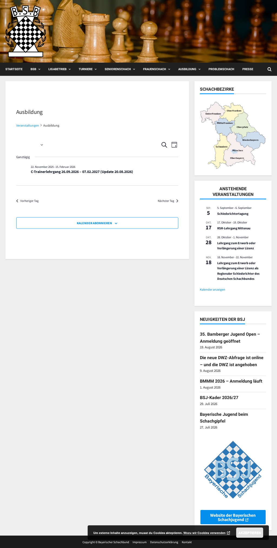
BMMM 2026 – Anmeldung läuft (231, 381)
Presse (247, 69)
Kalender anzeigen (212, 289)
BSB (33, 69)
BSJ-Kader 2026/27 (219, 397)
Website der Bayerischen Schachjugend (233, 517)
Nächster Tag (166, 201)
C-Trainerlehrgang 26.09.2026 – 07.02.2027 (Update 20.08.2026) (82, 171)
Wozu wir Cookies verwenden (204, 533)
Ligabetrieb (57, 69)
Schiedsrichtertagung (232, 214)
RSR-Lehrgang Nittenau (233, 228)
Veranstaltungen (27, 125)
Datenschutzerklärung (164, 542)
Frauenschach (154, 69)
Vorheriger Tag (29, 201)
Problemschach (221, 69)
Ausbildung (187, 69)
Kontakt (187, 542)
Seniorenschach (118, 69)
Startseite (13, 69)
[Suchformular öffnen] (270, 69)
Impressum (140, 542)
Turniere (86, 69)
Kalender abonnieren (94, 223)
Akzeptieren (249, 532)
